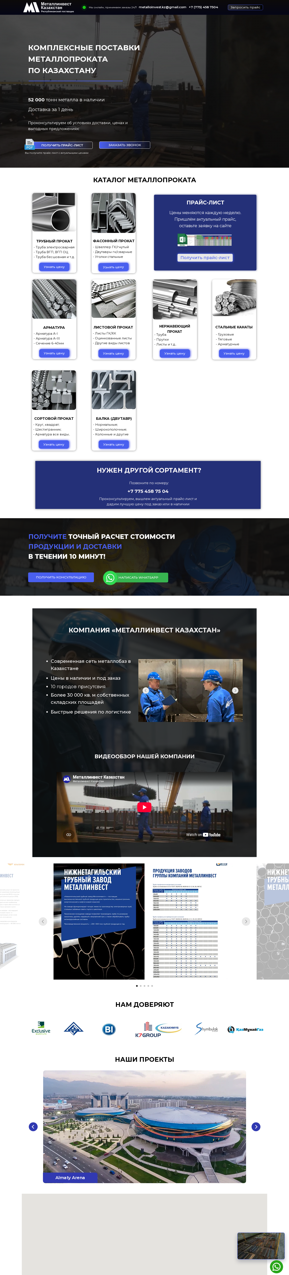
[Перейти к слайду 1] (137, 986)
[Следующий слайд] (246, 921)
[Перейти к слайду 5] (152, 986)
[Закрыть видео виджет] (284, 1233)
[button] (245, 7)
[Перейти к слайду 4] (148, 986)
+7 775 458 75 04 (148, 491)
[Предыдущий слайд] (43, 921)
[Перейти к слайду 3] (144, 986)
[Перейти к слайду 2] (141, 986)
